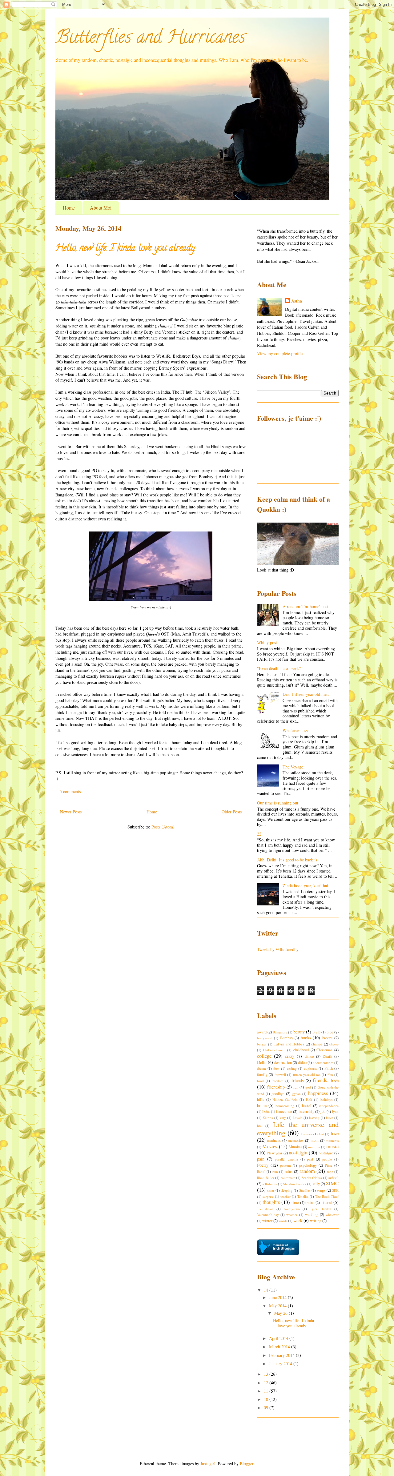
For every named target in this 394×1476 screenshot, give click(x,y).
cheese (334, 1044)
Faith (328, 1068)
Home (69, 207)
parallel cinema (286, 1159)
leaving (314, 1117)
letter (329, 1117)
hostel (307, 1105)
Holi (309, 1099)
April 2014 (279, 1338)
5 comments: (71, 791)
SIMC (332, 1183)
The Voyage (293, 767)
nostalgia (298, 1152)
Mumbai (295, 1146)
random (307, 1170)
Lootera (306, 1134)
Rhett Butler (265, 1177)
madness (274, 1140)
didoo (302, 1062)
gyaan (296, 1093)
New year (275, 1153)
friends (297, 1080)
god (308, 1087)
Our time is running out (277, 803)
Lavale (297, 1117)
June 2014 (278, 1297)
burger (262, 1044)
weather (291, 1214)
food (260, 1080)
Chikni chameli (274, 1050)
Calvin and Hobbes (289, 1044)
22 (259, 834)
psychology (308, 1165)
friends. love (326, 1080)
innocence (284, 1111)
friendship (276, 1087)
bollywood (264, 1038)
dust (276, 1068)
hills (260, 1099)
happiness (318, 1093)
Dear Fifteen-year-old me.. (306, 694)
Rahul (261, 1171)
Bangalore (280, 1032)
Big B (316, 1032)
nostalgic (326, 1153)
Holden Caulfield (285, 1099)
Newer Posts (71, 812)
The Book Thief (327, 1196)
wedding (311, 1214)
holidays (326, 1099)
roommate (288, 1177)
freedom (277, 1080)
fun (295, 1087)
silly (316, 1183)
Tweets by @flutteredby (278, 949)
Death (327, 1056)
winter (267, 1220)
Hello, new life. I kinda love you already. (125, 249)
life (259, 1125)
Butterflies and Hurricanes (150, 38)
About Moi (100, 207)
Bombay (286, 1038)
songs (321, 1190)
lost (321, 1134)
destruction (283, 1062)
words (283, 1220)
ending (292, 1068)
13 (266, 1374)
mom (315, 1140)
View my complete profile (280, 353)
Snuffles (304, 1190)
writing (315, 1220)
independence (329, 1105)
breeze (327, 1038)
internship (306, 1111)
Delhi (262, 1062)
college (264, 1055)
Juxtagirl (207, 1463)
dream (261, 1068)
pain (260, 1159)
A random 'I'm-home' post (305, 606)
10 (266, 1399)
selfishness (269, 1183)
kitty (282, 1117)
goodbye (277, 1093)
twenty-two (292, 1208)
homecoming (284, 1105)
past (310, 1159)
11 (266, 1391)
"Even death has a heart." (279, 668)
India (266, 1111)
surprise (268, 1196)
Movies (269, 1146)
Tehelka (302, 1196)
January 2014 (281, 1363)
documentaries (323, 1062)
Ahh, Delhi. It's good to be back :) (287, 860)
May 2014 (278, 1306)
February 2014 (282, 1355)
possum (285, 1165)
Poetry (262, 1165)
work (297, 1220)
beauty (299, 1032)
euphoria (310, 1068)
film (330, 1074)
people (327, 1159)
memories (296, 1140)
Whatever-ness (295, 730)
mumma (314, 1147)
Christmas (324, 1050)
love (335, 1133)
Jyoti (335, 1111)
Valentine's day (268, 1214)
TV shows (265, 1208)
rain (275, 1171)
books (306, 1038)
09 (266, 1407)
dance (309, 1056)
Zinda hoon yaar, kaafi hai (305, 885)
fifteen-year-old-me (306, 1074)
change (316, 1044)
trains (309, 1202)
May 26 (281, 1313)
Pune (328, 1165)
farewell (280, 1074)
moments (332, 1140)
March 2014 (280, 1347)
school (333, 1177)
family (262, 1074)
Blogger (246, 1463)
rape (330, 1171)
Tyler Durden (320, 1208)
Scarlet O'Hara (312, 1177)
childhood (301, 1050)
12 (266, 1383)
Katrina (268, 1117)
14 (266, 1290)
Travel (326, 1202)
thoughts (271, 1201)
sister (270, 1190)
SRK (335, 1190)
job (322, 1111)
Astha (296, 301)
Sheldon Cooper (294, 1183)
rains (288, 1171)
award (262, 1032)
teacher (285, 1196)
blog (330, 1032)
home (262, 1105)
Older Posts (232, 812)
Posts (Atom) (163, 827)
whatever (332, 1214)
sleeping (286, 1190)
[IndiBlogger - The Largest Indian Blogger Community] (278, 1254)
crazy (289, 1056)
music (332, 1146)
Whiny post (267, 642)
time (295, 1202)
